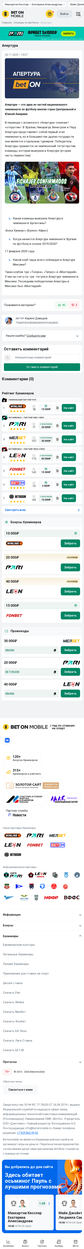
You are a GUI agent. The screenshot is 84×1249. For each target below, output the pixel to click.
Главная (7, 22)
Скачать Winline (13, 1002)
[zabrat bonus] (70, 543)
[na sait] (69, 408)
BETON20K (12, 672)
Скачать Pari (11, 992)
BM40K (9, 693)
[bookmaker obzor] (57, 408)
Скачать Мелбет (14, 1012)
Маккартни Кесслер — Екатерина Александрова (33, 4)
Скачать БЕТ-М (13, 1050)
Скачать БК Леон (15, 1031)
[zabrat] (70, 650)
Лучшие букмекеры (16, 964)
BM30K (9, 650)
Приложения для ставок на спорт (26, 973)
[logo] (13, 14)
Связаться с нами (20, 1089)
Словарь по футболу (26, 22)
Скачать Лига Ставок (17, 1040)
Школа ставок (13, 983)
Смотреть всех (15, 509)
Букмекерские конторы (19, 945)
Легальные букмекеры (18, 954)
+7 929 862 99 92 (27, 1132)
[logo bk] (14, 543)
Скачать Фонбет (14, 1021)
